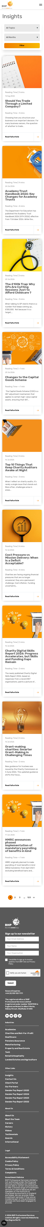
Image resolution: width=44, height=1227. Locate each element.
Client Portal (11, 1083)
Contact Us (10, 1079)
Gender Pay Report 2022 (17, 1102)
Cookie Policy (11, 1161)
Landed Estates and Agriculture (21, 1060)
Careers (9, 1123)
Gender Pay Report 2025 (17, 1090)
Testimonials (11, 1134)
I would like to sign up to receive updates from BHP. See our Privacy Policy (22, 962)
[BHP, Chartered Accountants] (8, 5)
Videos (8, 1130)
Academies (10, 1029)
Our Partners (11, 1087)
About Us (9, 1115)
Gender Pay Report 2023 (17, 1098)
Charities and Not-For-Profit (19, 1033)
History (9, 1127)
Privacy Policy (12, 1165)
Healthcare (10, 1037)
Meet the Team (12, 1119)
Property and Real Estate (17, 1048)
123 (29, 897)
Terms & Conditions (14, 1169)
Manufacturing (12, 1044)
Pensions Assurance (15, 1041)
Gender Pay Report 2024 (17, 1094)
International (12, 1142)
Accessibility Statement (17, 1157)
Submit (11, 983)
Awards (8, 1138)
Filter (22, 46)
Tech (7, 1052)
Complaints (10, 1173)
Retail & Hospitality (14, 1056)
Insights (9, 1075)
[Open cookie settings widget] (4, 1223)
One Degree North (12, 1220)
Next (33, 897)
